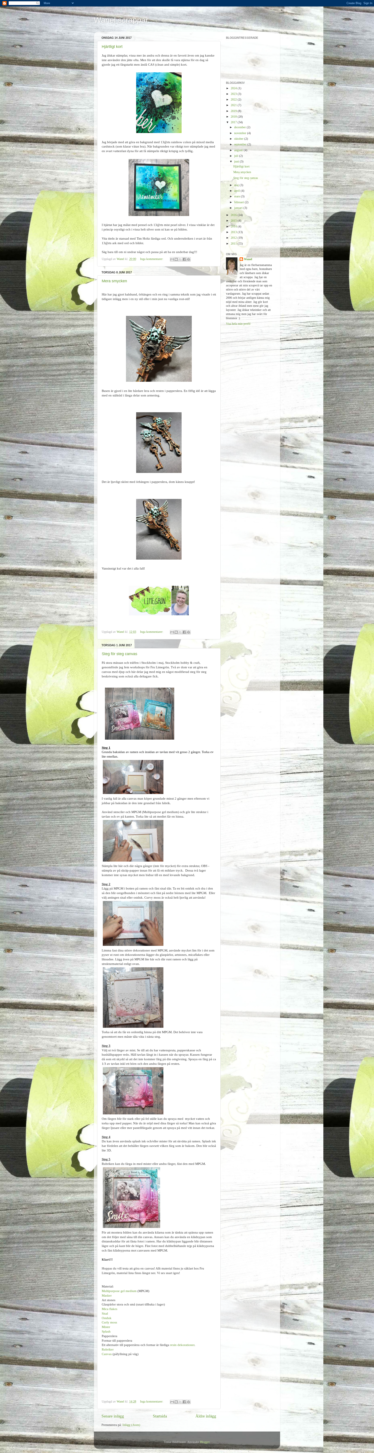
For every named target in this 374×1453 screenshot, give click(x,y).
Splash (106, 1331)
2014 (234, 226)
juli (236, 155)
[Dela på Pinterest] (188, 259)
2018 (234, 116)
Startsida (160, 1416)
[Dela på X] (180, 259)
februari (239, 202)
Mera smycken (114, 281)
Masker (107, 1295)
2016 (234, 215)
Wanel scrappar (121, 20)
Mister (106, 1327)
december (240, 127)
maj (237, 185)
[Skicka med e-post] (172, 259)
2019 (234, 111)
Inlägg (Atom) (131, 1425)
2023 (234, 94)
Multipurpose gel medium (119, 1291)
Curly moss (109, 1322)
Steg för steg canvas (119, 654)
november (240, 133)
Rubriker (108, 1349)
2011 (234, 243)
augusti (239, 150)
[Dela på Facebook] (184, 259)
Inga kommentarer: (152, 259)
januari (238, 207)
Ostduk (106, 1318)
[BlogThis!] (176, 259)
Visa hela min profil (238, 323)
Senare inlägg (113, 1416)
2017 (234, 122)
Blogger (205, 1442)
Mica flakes (109, 1309)
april (237, 190)
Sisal (105, 1313)
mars (237, 196)
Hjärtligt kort (112, 46)
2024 (234, 88)
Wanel (248, 259)
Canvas (107, 1354)
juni (237, 161)
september (240, 144)
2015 (234, 220)
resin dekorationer (182, 1345)
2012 (234, 237)
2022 (234, 99)
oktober (239, 138)
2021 (234, 105)
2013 (234, 232)
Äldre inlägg (205, 1416)
